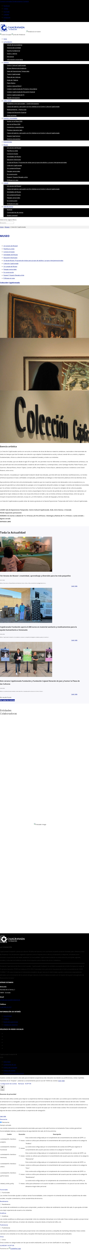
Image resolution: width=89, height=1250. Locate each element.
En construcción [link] (12, 174)
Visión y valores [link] (12, 54)
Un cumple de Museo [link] (14, 168)
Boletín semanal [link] (12, 215)
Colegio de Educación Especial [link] (16, 112)
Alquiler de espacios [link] (13, 98)
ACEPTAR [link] (28, 1084)
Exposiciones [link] (7, 142)
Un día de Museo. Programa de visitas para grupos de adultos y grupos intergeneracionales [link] (37, 162)
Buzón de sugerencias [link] (10, 1022)
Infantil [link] (5, 183)
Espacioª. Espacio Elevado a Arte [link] (17, 177)
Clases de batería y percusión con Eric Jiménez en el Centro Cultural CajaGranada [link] (33, 107)
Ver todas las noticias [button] (7, 700)
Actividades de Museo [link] (14, 157)
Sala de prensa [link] (8, 207)
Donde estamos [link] (17, 1)
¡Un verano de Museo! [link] (14, 148)
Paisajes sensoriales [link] (13, 171)
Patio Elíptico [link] (11, 83)
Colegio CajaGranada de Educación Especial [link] (21, 92)
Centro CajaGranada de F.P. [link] (16, 95)
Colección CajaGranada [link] (14, 165)
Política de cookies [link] (9, 1071)
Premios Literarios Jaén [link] (14, 130)
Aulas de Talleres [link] (12, 80)
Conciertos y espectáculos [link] (15, 127)
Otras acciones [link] (12, 115)
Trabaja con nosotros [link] (10, 1025)
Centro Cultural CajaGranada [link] (16, 65)
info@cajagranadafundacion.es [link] (10, 1000)
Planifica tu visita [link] (12, 151)
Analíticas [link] (3, 1213)
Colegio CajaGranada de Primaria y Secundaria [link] (22, 89)
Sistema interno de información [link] (13, 1073)
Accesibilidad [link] (7, 1016)
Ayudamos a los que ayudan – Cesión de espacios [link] (23, 104)
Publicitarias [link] (4, 1225)
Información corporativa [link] (15, 60)
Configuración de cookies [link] (8, 1084)
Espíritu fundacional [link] (13, 51)
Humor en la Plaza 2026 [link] (14, 121)
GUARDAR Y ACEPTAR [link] (7, 1245)
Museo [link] (5, 145)
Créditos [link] (6, 1019)
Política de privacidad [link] (10, 1068)
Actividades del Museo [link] (10, 255)
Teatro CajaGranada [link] (13, 74)
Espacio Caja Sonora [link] (13, 136)
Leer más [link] (61, 1081)
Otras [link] (2, 1237)
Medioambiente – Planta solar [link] (17, 110)
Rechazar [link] (21, 1084)
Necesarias (5, 1122)
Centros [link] (6, 62)
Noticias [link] (9, 210)
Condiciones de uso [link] (9, 1065)
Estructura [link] (10, 57)
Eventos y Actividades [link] (10, 118)
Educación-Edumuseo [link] (14, 160)
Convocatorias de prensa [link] (15, 212)
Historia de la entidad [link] (14, 48)
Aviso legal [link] (6, 1062)
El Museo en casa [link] (12, 180)
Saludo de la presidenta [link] (14, 45)
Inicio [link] (5, 39)
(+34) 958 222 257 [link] (5, 1007)
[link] (13, 32)
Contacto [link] (26, 1)
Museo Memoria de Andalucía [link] (16, 68)
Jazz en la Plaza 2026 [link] (13, 124)
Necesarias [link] (3, 1119)
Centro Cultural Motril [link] (14, 86)
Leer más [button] (74, 586)
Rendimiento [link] (4, 1201)
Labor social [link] (7, 101)
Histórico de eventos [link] (13, 139)
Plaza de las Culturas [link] (13, 77)
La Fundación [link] (7, 42)
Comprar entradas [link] (6, 1)
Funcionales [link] (4, 1190)
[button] (6, 6)
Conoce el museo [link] (12, 154)
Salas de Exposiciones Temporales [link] (18, 71)
